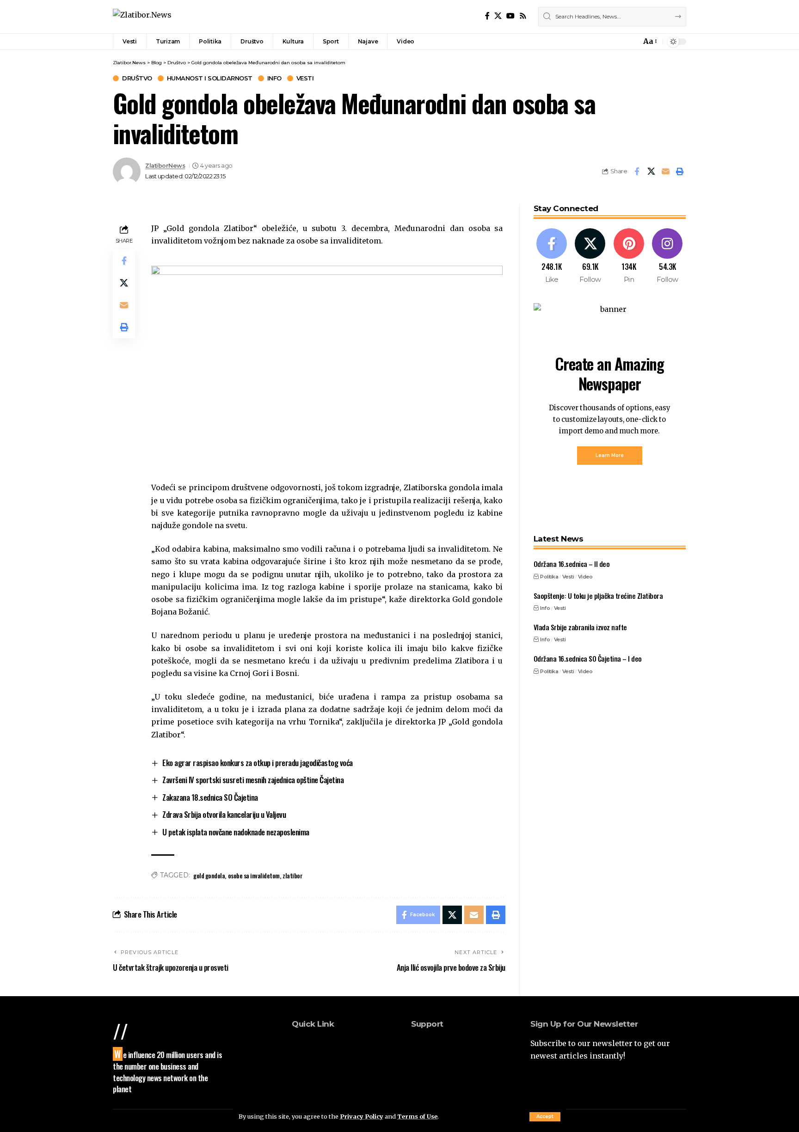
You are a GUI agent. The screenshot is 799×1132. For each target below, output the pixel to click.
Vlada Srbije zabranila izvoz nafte (580, 627)
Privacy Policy (361, 1116)
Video (585, 576)
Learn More (610, 456)
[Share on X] (651, 171)
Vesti (305, 78)
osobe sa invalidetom (254, 875)
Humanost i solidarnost (209, 78)
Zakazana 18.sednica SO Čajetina (210, 797)
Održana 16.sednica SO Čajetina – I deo (588, 658)
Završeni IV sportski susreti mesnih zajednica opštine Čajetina (253, 779)
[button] (544, 1116)
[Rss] (523, 16)
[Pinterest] (629, 256)
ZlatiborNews (165, 165)
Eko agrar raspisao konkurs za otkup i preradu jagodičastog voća (257, 762)
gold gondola (209, 875)
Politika (549, 576)
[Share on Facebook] (636, 171)
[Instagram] (667, 256)
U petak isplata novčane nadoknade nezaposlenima (235, 832)
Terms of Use (417, 1116)
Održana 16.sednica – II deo (572, 564)
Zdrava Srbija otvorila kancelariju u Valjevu (224, 814)
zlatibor (292, 875)
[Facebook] (487, 16)
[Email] (665, 171)
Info (274, 78)
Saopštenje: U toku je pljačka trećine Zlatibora (598, 595)
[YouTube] (510, 16)
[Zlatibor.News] (142, 16)
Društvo (137, 78)
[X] (498, 16)
